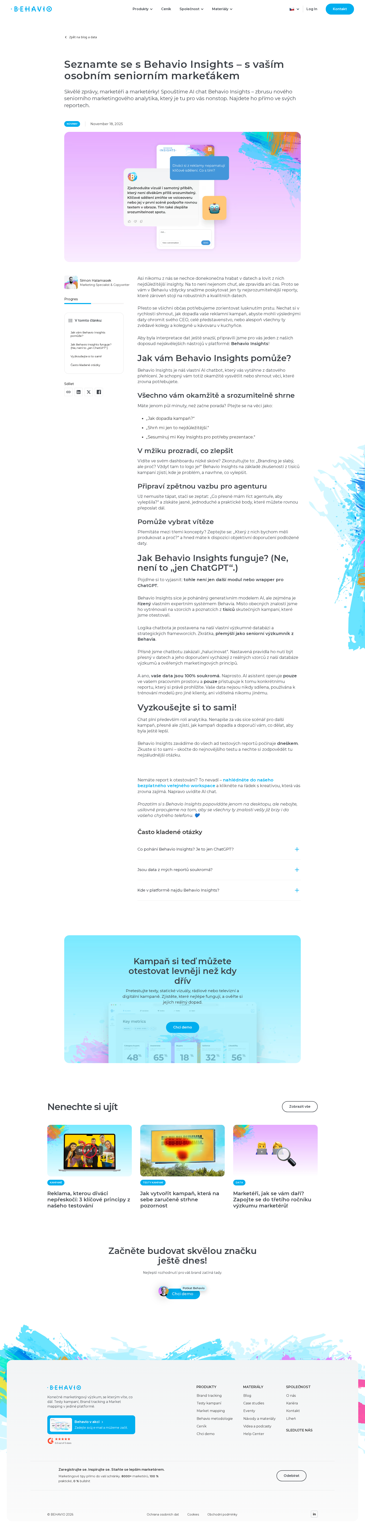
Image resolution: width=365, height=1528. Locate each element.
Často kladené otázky (85, 365)
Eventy (249, 1411)
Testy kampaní (209, 1403)
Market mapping (211, 1411)
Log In (311, 9)
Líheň (291, 1419)
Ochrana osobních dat (163, 1514)
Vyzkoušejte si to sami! (86, 356)
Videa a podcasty (257, 1426)
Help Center (253, 1434)
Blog (247, 1396)
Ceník (202, 1426)
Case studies (253, 1403)
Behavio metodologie (215, 1419)
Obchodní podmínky (222, 1514)
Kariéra (292, 1403)
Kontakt (340, 9)
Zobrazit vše (300, 1107)
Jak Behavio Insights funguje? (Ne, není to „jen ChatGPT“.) (91, 346)
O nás (291, 1396)
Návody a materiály (259, 1419)
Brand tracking (209, 1396)
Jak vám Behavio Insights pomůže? (88, 334)
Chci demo (182, 1027)
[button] (143, 9)
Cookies (193, 1514)
